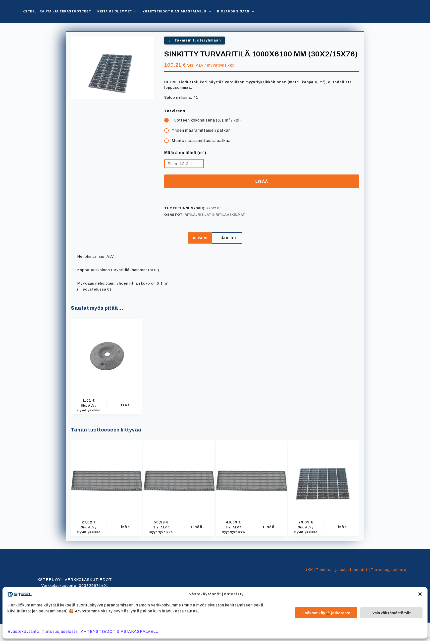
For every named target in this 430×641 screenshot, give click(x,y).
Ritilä (190, 214)
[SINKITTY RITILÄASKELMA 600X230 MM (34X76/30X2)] (106, 476)
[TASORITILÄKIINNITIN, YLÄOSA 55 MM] (106, 354)
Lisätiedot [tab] (226, 238)
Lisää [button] (124, 405)
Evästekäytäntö (23, 631)
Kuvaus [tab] (200, 238)
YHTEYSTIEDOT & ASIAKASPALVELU (119, 631)
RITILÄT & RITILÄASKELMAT (221, 214)
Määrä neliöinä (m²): (186, 153)
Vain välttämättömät (391, 613)
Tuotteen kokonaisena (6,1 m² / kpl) (206, 120)
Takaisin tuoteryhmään (194, 40)
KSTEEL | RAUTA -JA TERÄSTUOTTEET (57, 11)
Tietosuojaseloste (60, 631)
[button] (420, 594)
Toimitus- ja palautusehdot (342, 570)
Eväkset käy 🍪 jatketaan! (326, 613)
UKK (308, 570)
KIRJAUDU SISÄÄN (233, 11)
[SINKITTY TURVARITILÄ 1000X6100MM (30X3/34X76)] (323, 476)
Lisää (261, 181)
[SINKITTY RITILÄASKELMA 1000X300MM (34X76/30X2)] (251, 476)
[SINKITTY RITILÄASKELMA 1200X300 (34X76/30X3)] (179, 476)
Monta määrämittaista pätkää (201, 140)
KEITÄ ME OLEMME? (114, 11)
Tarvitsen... (177, 111)
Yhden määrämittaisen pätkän (201, 130)
